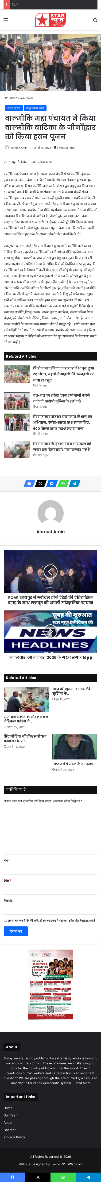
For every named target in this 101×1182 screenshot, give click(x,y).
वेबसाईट (8, 900)
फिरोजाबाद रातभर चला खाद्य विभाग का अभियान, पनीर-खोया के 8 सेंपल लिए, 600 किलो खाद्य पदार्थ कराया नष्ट (62, 422)
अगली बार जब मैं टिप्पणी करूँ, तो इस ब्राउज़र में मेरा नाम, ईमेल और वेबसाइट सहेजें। (52, 920)
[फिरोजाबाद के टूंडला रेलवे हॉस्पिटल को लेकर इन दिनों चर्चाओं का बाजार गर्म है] (17, 449)
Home (12, 98)
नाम (7, 860)
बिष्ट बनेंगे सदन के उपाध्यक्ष (72, 764)
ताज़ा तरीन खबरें (35, 108)
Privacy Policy (14, 1137)
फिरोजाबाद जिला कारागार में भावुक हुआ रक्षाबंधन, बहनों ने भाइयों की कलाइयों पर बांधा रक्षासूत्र (63, 374)
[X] (39, 483)
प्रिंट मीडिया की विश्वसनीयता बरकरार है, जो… (25, 738)
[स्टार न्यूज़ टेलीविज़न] (50, 20)
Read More (83, 1083)
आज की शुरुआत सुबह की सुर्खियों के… (71, 691)
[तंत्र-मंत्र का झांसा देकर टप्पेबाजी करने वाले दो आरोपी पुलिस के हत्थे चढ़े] (17, 401)
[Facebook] (28, 483)
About (8, 1122)
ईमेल (7, 880)
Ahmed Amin (19, 147)
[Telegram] (73, 483)
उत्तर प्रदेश (26, 98)
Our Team (11, 1115)
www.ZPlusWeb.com (67, 1164)
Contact (10, 1130)
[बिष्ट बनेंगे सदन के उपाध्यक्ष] (74, 747)
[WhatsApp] (61, 483)
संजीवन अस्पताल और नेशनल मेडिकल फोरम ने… (26, 719)
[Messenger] (50, 483)
